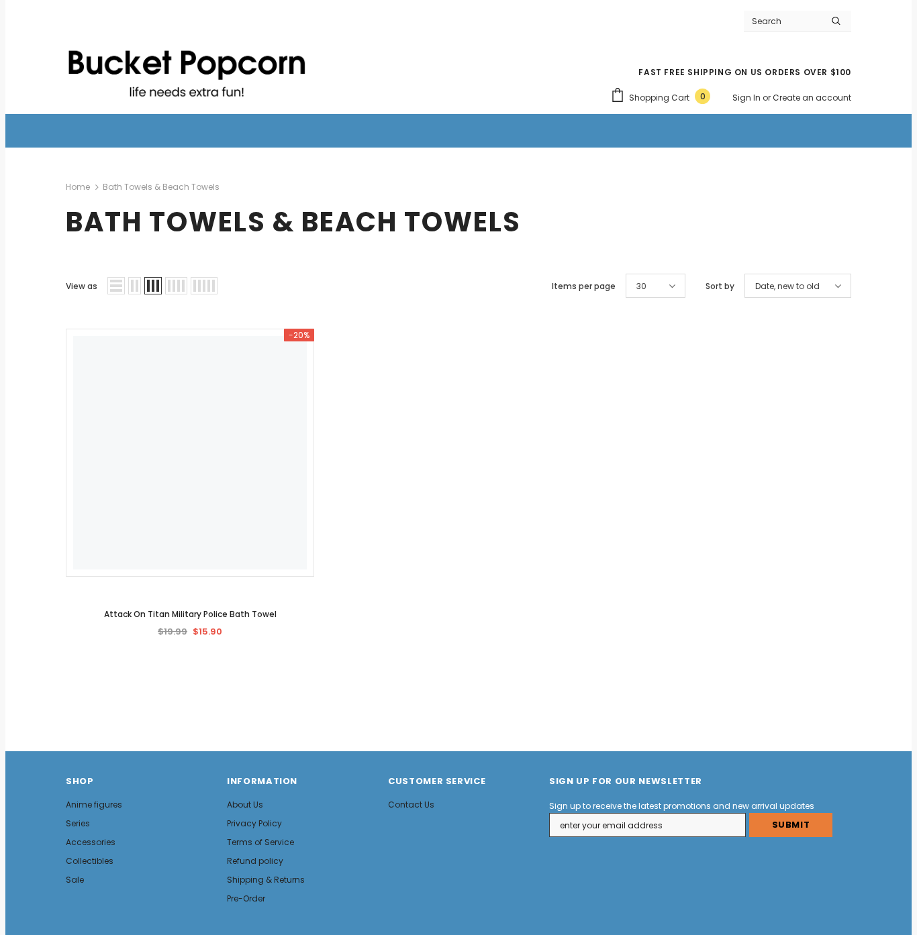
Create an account (812, 97)
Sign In (747, 97)
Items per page (584, 286)
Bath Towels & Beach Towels (161, 186)
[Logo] (186, 68)
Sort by (720, 286)
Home (78, 186)
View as (81, 286)
